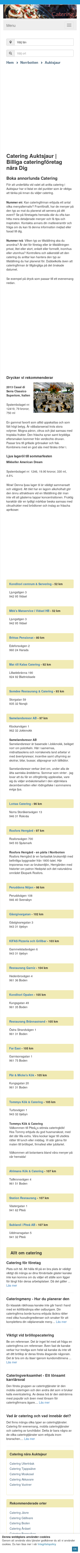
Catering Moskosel (22, 1474)
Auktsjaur (53, 62)
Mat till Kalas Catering (24, 664)
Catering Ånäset (20, 1528)
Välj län (21, 42)
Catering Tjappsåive (23, 1469)
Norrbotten (29, 62)
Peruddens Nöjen (21, 887)
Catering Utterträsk (22, 1463)
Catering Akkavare (22, 1479)
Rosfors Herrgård (21, 830)
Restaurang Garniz (22, 968)
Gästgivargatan (20, 914)
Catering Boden (20, 1523)
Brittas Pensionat (21, 637)
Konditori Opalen (21, 994)
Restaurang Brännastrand (27, 1021)
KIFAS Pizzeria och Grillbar (27, 941)
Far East (15, 1048)
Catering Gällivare (21, 1518)
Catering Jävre (19, 1512)
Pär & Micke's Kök (21, 1075)
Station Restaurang (22, 1198)
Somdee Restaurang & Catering (31, 691)
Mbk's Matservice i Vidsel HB (29, 611)
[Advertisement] (40, 105)
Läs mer (11, 1285)
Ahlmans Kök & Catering (26, 1171)
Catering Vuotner (21, 1484)
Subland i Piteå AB (22, 1225)
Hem (10, 62)
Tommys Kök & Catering (26, 1102)
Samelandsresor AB (23, 718)
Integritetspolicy (47, 1544)
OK (75, 1549)
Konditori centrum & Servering (30, 584)
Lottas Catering (20, 804)
